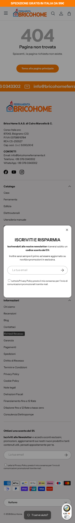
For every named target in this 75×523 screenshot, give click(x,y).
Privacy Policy (26, 281)
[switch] (66, 517)
